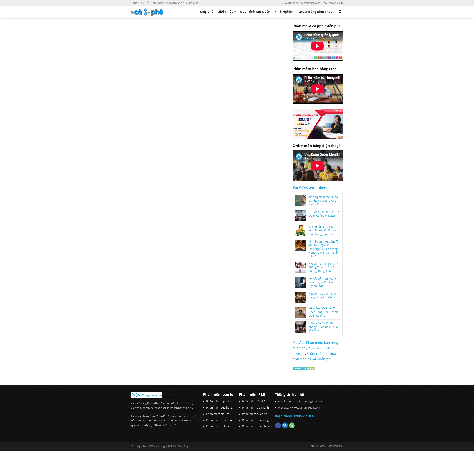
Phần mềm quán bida (256, 426)
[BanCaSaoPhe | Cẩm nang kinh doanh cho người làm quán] (147, 11)
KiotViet (299, 342)
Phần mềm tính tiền (218, 426)
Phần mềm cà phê (253, 401)
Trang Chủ (206, 12)
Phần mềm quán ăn (254, 414)
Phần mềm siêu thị (218, 414)
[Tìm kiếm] (340, 12)
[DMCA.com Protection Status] (304, 368)
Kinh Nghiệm (285, 12)
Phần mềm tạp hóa (218, 401)
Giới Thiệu (225, 12)
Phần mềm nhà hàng (255, 420)
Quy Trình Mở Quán (255, 12)
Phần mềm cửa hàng (219, 407)
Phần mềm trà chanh (255, 407)
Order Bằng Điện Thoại (316, 12)
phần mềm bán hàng (172, 408)
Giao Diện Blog (180, 446)
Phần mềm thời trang (219, 420)
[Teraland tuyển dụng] (318, 124)
